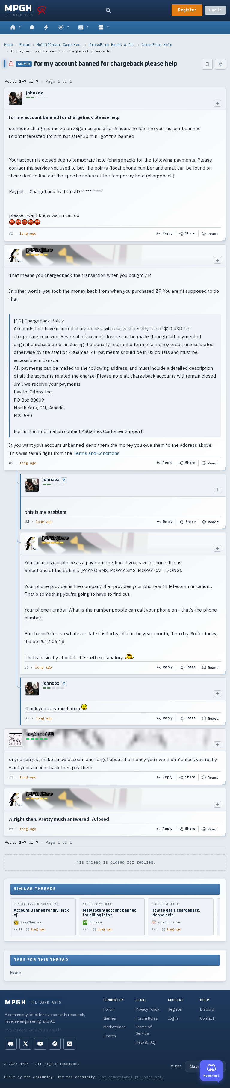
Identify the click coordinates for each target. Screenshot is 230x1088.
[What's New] (46, 27)
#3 (11, 777)
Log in (215, 10)
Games (109, 1018)
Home (8, 44)
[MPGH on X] (25, 1044)
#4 (27, 522)
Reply (167, 233)
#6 (27, 718)
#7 (11, 829)
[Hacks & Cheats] (63, 27)
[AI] (83, 27)
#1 (11, 233)
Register (187, 10)
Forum (25, 44)
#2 (11, 463)
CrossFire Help (157, 44)
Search (109, 1036)
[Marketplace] (103, 27)
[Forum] (15, 27)
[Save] (207, 64)
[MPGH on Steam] (55, 1044)
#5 (27, 667)
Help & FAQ (146, 1042)
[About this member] (217, 103)
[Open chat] (32, 27)
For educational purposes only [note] (131, 1077)
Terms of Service (144, 1030)
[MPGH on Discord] (11, 1044)
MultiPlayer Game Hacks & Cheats (60, 44)
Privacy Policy (147, 1009)
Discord (207, 1009)
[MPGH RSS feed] (69, 1044)
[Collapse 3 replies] (17, 600)
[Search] (108, 10)
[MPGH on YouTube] (40, 1044)
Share (190, 233)
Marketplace (114, 1027)
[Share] (220, 64)
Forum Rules (147, 1018)
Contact (207, 1018)
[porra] (42, 10)
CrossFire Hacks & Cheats (112, 44)
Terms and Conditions (96, 453)
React (213, 233)
